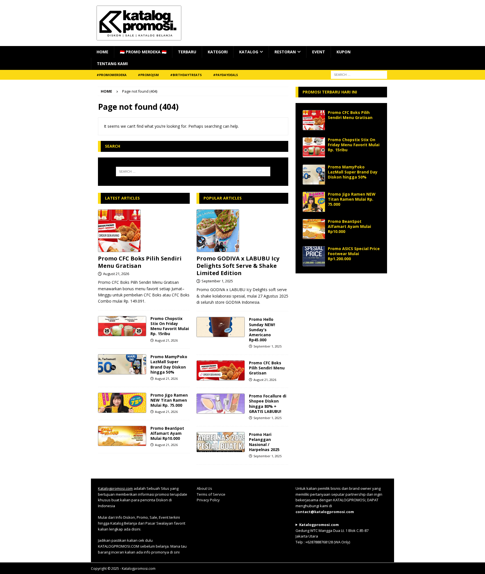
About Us (204, 488)
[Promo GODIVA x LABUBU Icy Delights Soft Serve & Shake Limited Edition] (242, 230)
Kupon (344, 51)
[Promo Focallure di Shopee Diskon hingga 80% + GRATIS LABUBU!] (220, 404)
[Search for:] (193, 171)
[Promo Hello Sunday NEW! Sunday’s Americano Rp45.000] (220, 327)
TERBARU (187, 51)
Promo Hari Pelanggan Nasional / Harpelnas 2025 (264, 442)
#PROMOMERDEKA (112, 75)
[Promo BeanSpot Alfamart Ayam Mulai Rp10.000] (122, 436)
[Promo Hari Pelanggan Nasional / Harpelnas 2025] (220, 442)
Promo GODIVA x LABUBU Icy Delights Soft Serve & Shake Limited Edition (237, 266)
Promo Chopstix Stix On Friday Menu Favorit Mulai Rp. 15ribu (169, 326)
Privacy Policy (208, 499)
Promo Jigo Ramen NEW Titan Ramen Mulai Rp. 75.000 (169, 400)
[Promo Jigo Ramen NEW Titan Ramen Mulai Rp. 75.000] (122, 403)
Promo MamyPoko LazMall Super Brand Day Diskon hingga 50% (168, 364)
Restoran (285, 51)
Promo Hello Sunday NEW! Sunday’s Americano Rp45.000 (262, 329)
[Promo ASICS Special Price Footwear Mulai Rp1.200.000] (314, 256)
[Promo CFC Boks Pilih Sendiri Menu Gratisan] (144, 230)
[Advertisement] (341, 315)
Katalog (248, 51)
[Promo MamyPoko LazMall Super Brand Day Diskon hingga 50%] (122, 364)
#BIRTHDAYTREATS (186, 75)
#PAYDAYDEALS (225, 75)
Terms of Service (211, 494)
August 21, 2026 (116, 273)
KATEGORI (218, 51)
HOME (102, 51)
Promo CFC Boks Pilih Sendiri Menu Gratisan (140, 262)
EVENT (318, 51)
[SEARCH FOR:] (359, 74)
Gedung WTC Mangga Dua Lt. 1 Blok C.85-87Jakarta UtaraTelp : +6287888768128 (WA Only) (332, 533)
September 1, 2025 (217, 280)
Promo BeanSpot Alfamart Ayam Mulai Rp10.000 (167, 433)
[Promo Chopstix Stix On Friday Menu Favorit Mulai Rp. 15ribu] (122, 326)
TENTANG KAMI (112, 63)
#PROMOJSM (148, 75)
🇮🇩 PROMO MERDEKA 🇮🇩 (143, 51)
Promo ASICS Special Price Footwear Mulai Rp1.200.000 (354, 253)
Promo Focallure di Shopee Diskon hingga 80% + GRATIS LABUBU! (267, 403)
